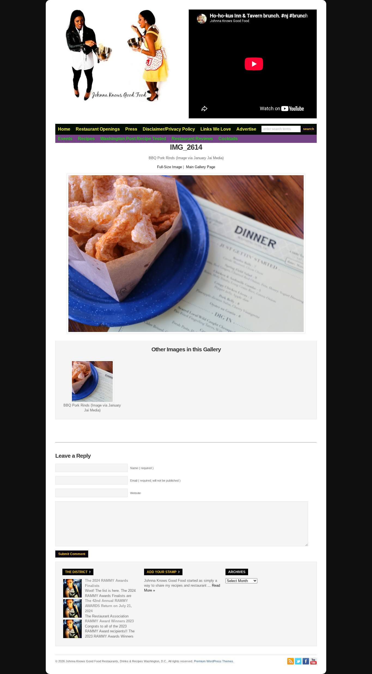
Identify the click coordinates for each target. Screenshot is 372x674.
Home (64, 129)
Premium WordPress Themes (213, 661)
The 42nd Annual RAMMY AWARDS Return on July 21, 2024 (108, 606)
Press (131, 129)
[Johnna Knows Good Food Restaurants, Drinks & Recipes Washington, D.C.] (116, 101)
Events (65, 138)
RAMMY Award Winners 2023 (109, 621)
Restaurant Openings (98, 129)
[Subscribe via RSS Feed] (290, 661)
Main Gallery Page (200, 167)
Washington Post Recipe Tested (133, 138)
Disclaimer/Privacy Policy (169, 129)
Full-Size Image (169, 167)
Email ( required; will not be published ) (155, 480)
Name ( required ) (142, 468)
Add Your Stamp (161, 572)
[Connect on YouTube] (313, 661)
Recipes (86, 138)
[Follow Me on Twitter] (298, 661)
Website (135, 493)
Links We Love (215, 129)
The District (76, 572)
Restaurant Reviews (192, 138)
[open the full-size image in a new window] (186, 332)
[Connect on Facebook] (306, 661)
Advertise (246, 129)
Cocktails (228, 138)
